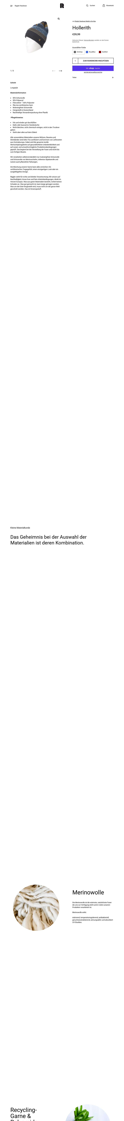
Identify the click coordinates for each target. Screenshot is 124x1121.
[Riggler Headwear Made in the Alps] (62, 5)
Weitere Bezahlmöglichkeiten (93, 72)
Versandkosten (89, 40)
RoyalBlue (92, 52)
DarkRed (104, 52)
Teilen (74, 77)
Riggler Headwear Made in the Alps (85, 21)
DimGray (79, 52)
